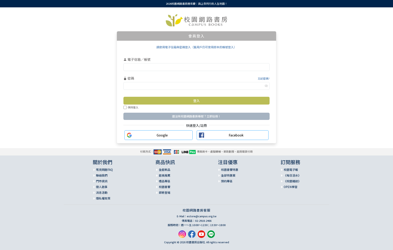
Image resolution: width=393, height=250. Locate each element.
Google (162, 135)
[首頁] (196, 20)
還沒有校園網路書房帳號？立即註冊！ (196, 116)
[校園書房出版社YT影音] (201, 236)
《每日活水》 (292, 175)
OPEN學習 (290, 187)
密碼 (130, 78)
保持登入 (133, 107)
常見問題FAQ (104, 170)
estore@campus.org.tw (202, 216)
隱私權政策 (103, 198)
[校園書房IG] (182, 236)
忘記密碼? (264, 78)
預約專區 (227, 181)
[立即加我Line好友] (211, 236)
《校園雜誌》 (292, 181)
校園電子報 (291, 170)
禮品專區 (164, 181)
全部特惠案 (228, 175)
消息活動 (101, 192)
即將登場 (164, 192)
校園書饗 (164, 187)
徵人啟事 (101, 187)
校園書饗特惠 (229, 170)
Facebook (236, 135)
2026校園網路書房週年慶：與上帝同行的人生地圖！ (196, 4)
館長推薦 (164, 175)
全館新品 (164, 170)
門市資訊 (101, 181)
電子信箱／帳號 (138, 59)
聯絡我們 (101, 175)
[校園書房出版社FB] (192, 236)
